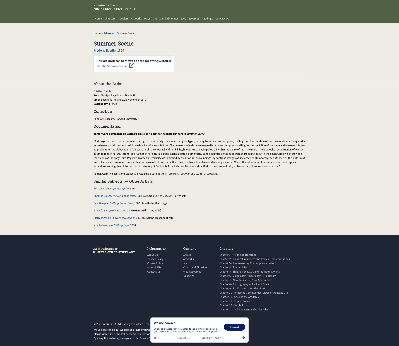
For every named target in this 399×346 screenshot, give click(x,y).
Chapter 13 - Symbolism (233, 305)
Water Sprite (121, 189)
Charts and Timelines (165, 19)
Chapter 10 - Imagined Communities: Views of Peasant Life (253, 293)
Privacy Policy (155, 259)
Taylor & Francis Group (147, 324)
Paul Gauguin (101, 203)
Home (98, 19)
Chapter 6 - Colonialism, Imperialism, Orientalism (247, 276)
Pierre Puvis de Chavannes (109, 218)
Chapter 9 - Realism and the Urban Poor (242, 288)
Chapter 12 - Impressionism (235, 301)
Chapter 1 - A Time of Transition (238, 255)
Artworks (136, 19)
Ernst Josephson (103, 189)
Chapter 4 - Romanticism (233, 267)
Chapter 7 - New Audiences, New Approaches (245, 280)
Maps (147, 19)
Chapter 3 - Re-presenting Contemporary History (247, 263)
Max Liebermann (103, 225)
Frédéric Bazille (105, 50)
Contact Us (222, 19)
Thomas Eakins (102, 196)
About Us (152, 255)
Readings (207, 19)
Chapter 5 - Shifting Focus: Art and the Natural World (249, 272)
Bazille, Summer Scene (134, 63)
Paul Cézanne (101, 211)
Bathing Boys (121, 225)
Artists (124, 19)
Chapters (109, 19)
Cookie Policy (155, 263)
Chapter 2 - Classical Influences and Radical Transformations (254, 259)
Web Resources (190, 19)
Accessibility (154, 267)
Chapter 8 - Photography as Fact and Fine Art (245, 284)
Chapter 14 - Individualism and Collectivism (244, 310)
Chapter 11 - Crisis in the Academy (239, 297)
